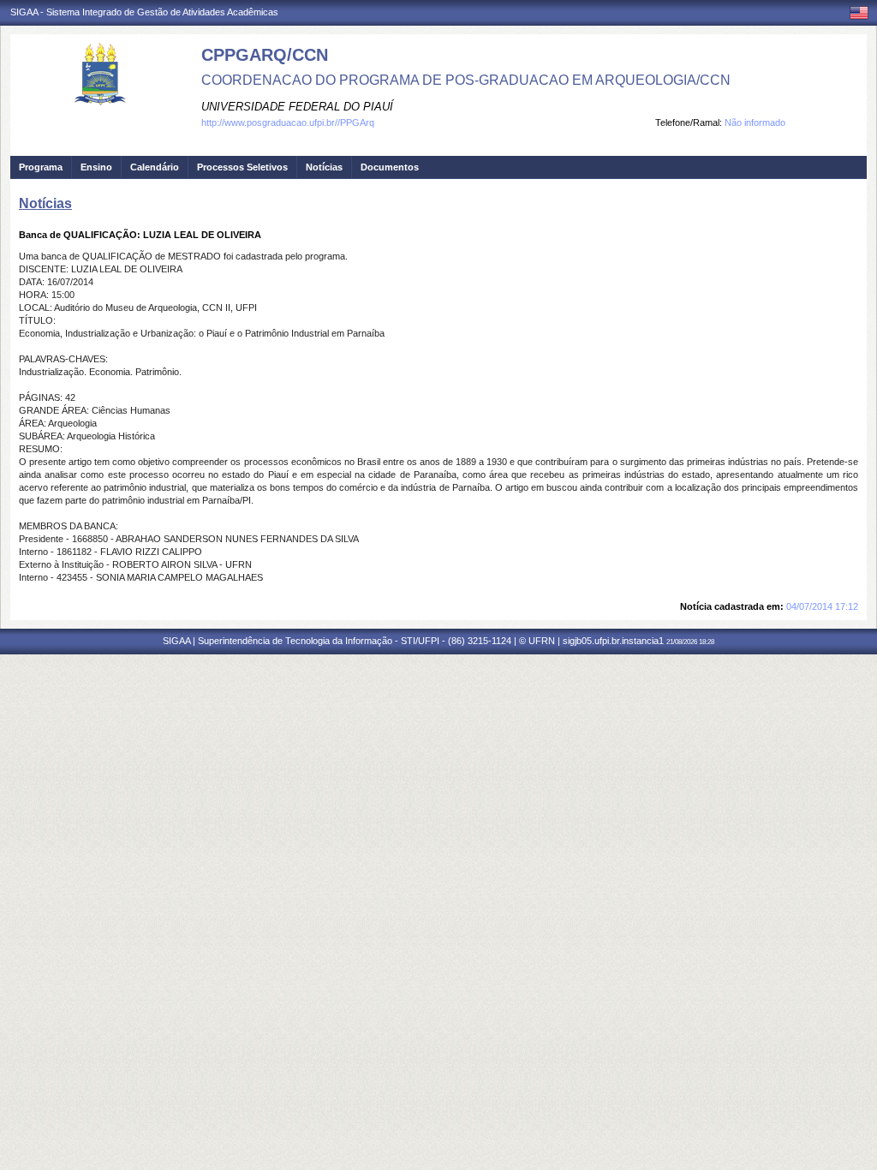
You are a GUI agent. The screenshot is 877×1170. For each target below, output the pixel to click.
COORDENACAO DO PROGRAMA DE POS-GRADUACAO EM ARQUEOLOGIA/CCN (466, 80)
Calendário (154, 167)
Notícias (324, 167)
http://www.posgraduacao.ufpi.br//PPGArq (287, 122)
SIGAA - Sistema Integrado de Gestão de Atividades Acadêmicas (144, 12)
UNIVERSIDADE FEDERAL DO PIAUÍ (297, 106)
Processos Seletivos (242, 167)
